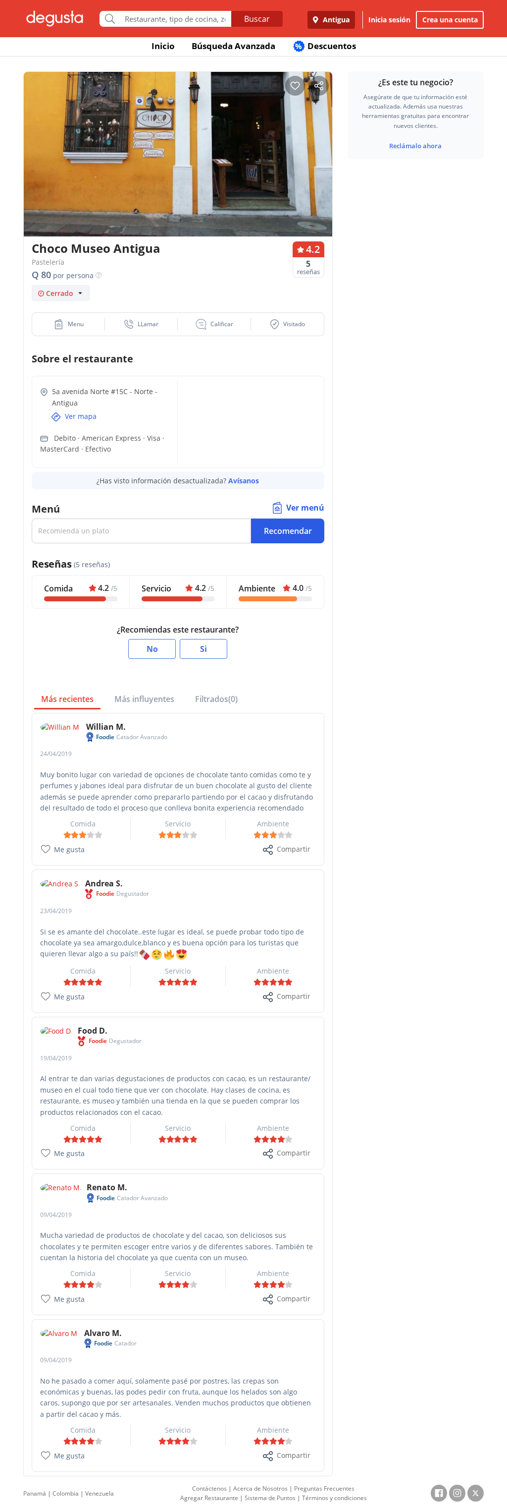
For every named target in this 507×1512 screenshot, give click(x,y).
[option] (178, 157)
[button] (68, 324)
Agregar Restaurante (209, 1498)
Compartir (293, 849)
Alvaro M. (103, 1333)
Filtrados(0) (216, 699)
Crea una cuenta (450, 19)
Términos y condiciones (334, 1498)
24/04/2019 (56, 754)
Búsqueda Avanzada (233, 46)
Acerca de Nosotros (260, 1488)
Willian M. (106, 726)
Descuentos (325, 46)
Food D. (92, 1030)
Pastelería (48, 262)
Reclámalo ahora (415, 145)
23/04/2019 (56, 911)
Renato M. (107, 1187)
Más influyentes (144, 699)
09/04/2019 (56, 1215)
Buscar (257, 18)
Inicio (163, 46)
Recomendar (288, 530)
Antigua (335, 19)
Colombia (65, 1493)
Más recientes (67, 699)
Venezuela (99, 1493)
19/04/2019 (56, 1058)
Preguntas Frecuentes (324, 1488)
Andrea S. (104, 883)
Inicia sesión (389, 19)
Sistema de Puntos (270, 1498)
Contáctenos (209, 1488)
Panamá (34, 1493)
